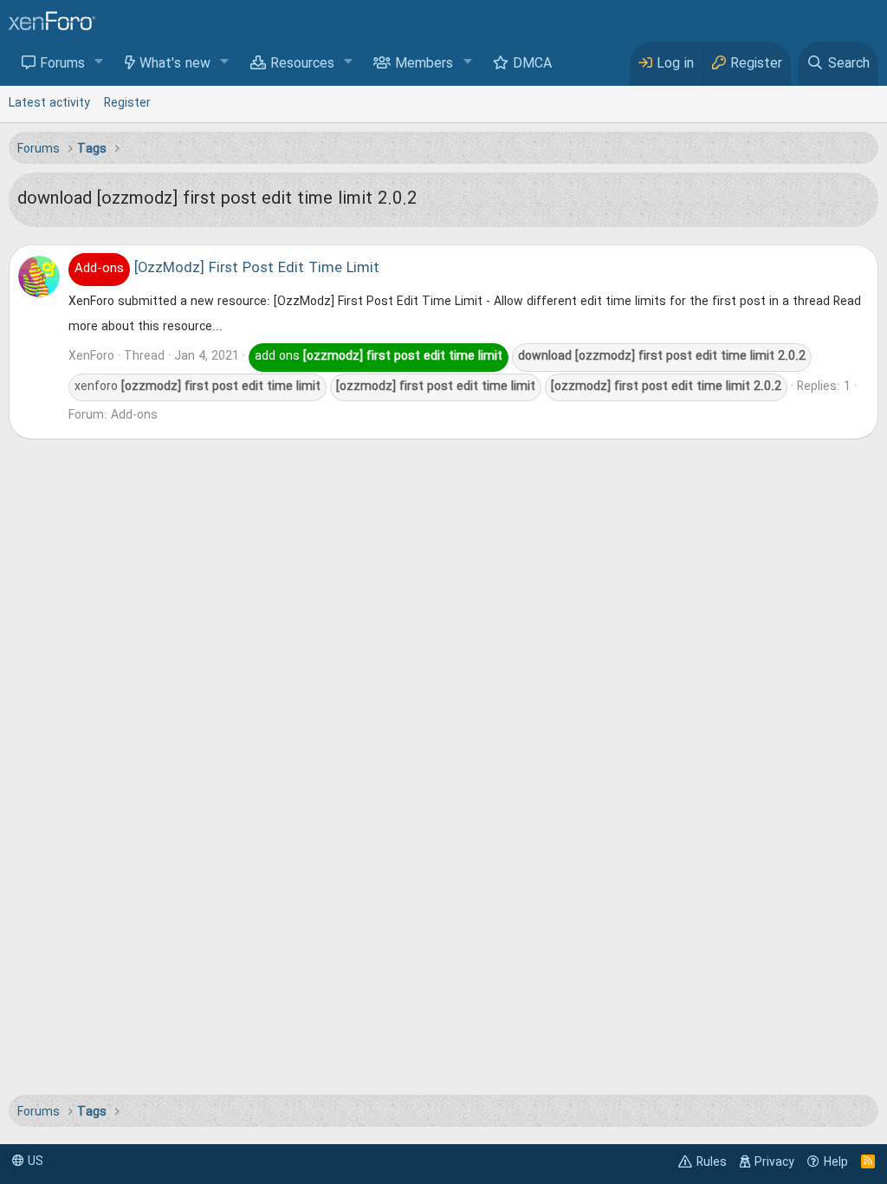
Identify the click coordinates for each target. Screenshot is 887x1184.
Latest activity (49, 103)
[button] (99, 63)
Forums (62, 64)
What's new (174, 64)
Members (424, 64)
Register (127, 103)
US (33, 1161)
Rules (711, 1162)
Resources (302, 64)
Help (836, 1162)
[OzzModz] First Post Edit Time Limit (226, 268)
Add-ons (134, 415)
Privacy (774, 1162)
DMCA (532, 64)
